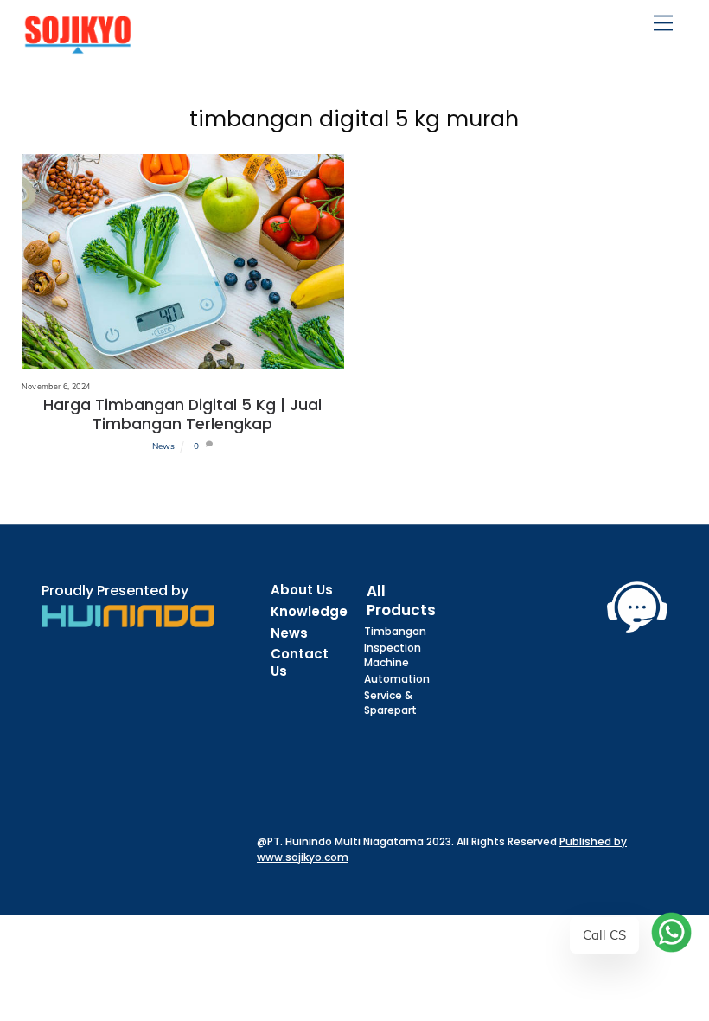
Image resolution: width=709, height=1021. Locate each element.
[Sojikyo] (78, 46)
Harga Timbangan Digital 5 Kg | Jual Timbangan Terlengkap (182, 414)
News (163, 446)
